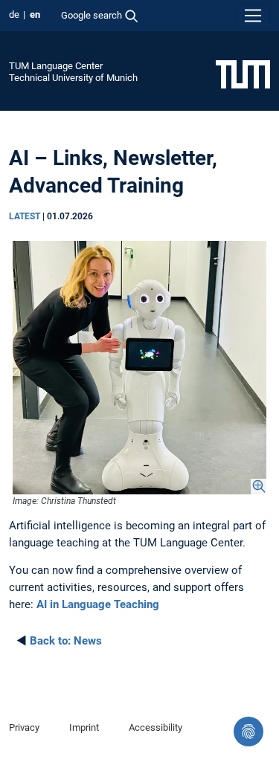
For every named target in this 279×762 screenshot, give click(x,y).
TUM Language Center (56, 65)
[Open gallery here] (139, 367)
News (66, 641)
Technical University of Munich (73, 77)
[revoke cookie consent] (248, 731)
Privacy (24, 727)
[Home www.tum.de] (243, 73)
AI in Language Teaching (97, 604)
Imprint (84, 727)
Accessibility (155, 727)
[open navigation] (253, 15)
